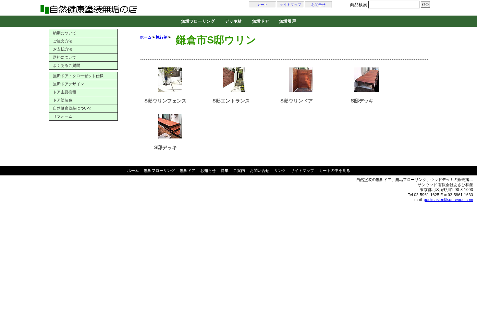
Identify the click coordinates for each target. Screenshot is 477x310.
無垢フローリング (198, 21)
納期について (64, 33)
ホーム (146, 37)
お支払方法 (62, 49)
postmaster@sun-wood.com (448, 199)
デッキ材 (233, 21)
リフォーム (62, 116)
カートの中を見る (334, 170)
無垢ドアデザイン (68, 84)
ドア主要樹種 (64, 92)
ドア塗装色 (62, 100)
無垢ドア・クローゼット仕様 (78, 76)
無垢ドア (260, 21)
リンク (280, 170)
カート (262, 4)
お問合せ (318, 4)
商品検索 (358, 4)
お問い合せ (259, 170)
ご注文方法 (62, 41)
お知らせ (208, 170)
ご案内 (239, 170)
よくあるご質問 (66, 65)
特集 (224, 170)
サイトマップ (290, 4)
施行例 (161, 37)
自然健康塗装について (72, 108)
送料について (64, 57)
